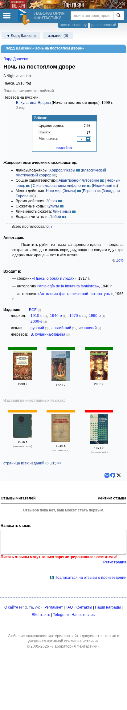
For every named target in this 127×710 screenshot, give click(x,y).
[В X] (118, 475)
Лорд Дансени (15, 59)
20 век (51, 201)
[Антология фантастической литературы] (22, 379)
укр (37, 607)
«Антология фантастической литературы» (75, 294)
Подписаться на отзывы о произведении (90, 577)
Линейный (62, 211)
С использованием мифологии (59, 185)
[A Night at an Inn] (22, 436)
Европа (89, 191)
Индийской (102, 185)
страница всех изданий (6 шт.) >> (32, 463)
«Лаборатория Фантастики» (75, 646)
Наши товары (84, 615)
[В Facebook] (112, 475)
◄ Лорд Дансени (21, 36)
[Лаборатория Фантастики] (25, 17)
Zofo (120, 260)
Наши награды (108, 607)
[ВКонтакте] (106, 475)
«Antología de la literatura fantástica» (68, 286)
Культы (53, 206)
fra (31, 607)
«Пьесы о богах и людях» (54, 278)
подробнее (64, 147)
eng (23, 607)
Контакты (84, 607)
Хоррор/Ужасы (62, 170)
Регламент (53, 607)
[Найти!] (118, 15)
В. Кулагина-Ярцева (33, 103)
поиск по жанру (73, 25)
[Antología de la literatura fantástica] (61, 440)
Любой (55, 217)
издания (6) (58, 36)
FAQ (69, 607)
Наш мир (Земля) (61, 191)
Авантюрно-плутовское (79, 180)
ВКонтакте (41, 615)
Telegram (61, 615)
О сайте (11, 607)
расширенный (103, 25)
